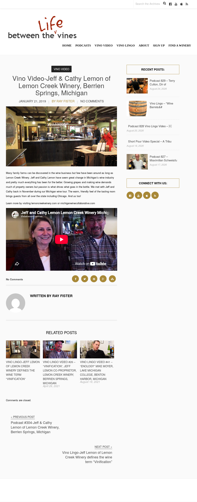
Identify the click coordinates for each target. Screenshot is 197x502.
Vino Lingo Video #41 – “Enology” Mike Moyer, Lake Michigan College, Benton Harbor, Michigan (96, 370)
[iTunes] (181, 4)
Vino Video (104, 45)
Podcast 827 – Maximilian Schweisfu (163, 158)
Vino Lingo (126, 45)
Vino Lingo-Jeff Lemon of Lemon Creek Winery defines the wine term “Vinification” (23, 370)
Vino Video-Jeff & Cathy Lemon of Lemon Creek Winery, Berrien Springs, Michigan (61, 85)
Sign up (159, 45)
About (144, 45)
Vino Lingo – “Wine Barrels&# (161, 105)
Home (67, 45)
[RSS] (187, 4)
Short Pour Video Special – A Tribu (149, 141)
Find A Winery (180, 45)
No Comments (92, 101)
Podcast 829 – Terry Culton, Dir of (162, 82)
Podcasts (83, 45)
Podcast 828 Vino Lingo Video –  (150, 126)
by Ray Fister (63, 101)
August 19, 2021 (90, 382)
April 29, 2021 (51, 386)
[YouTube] (176, 4)
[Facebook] (170, 4)
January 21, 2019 (32, 101)
